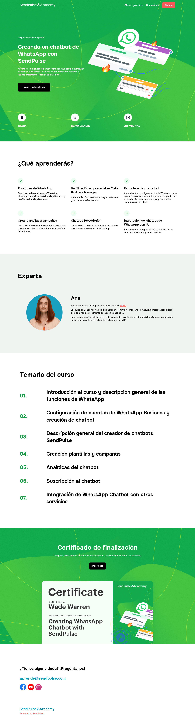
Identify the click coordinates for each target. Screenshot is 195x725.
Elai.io (123, 305)
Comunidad (152, 5)
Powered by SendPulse (31, 713)
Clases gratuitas (133, 5)
